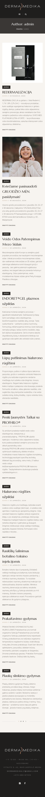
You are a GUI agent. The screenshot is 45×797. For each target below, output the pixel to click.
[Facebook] (25, 783)
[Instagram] (20, 783)
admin (5, 96)
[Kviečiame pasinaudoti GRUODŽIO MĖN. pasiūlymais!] (22, 157)
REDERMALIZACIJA (17, 92)
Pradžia (19, 29)
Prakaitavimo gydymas (19, 618)
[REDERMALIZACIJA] (22, 63)
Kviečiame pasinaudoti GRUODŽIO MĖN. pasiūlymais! (19, 191)
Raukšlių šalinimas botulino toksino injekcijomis (15, 556)
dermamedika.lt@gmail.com (22, 771)
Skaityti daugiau (8, 129)
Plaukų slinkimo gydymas (21, 676)
